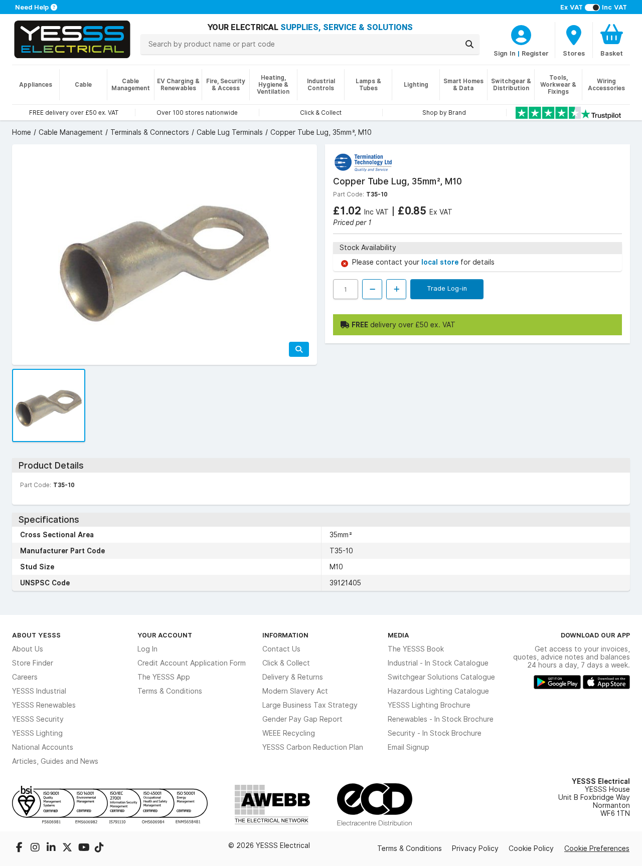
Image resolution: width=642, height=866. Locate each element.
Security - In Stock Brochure (435, 733)
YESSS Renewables (44, 705)
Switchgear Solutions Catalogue (441, 677)
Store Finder (32, 663)
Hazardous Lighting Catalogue (438, 691)
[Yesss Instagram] (36, 848)
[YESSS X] (68, 848)
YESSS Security (38, 719)
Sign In (505, 53)
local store (440, 262)
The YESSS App (163, 677)
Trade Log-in (447, 288)
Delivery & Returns (292, 677)
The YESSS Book (416, 649)
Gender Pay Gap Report (302, 719)
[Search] (469, 44)
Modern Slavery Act (295, 691)
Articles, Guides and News (55, 761)
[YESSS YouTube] (84, 848)
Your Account (164, 635)
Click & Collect (286, 663)
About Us (27, 649)
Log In (147, 649)
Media (398, 635)
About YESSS (36, 635)
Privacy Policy (475, 848)
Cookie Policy (531, 848)
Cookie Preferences (596, 848)
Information (285, 635)
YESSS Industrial (39, 691)
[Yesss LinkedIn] (52, 848)
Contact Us (281, 649)
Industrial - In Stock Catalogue (438, 663)
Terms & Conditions (169, 691)
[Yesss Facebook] (20, 848)
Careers (25, 677)
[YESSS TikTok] (99, 848)
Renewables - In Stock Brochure (441, 719)
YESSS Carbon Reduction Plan (312, 747)
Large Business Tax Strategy (310, 705)
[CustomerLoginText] (521, 33)
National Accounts (42, 747)
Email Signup (408, 747)
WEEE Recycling (288, 733)
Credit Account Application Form (191, 663)
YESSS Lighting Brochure (429, 705)
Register (535, 53)
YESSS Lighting (37, 733)
